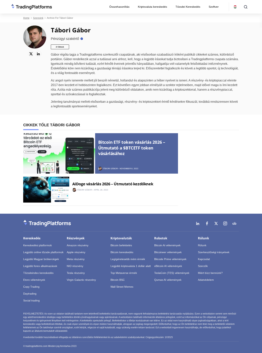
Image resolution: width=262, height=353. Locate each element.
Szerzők (203, 266)
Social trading (31, 300)
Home (26, 18)
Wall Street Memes (121, 286)
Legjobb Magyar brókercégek (41, 259)
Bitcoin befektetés (121, 245)
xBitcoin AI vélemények (168, 266)
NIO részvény (75, 266)
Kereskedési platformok (37, 245)
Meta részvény (76, 259)
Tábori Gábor (110, 169)
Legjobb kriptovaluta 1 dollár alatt (130, 266)
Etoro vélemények (34, 279)
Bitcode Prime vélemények (170, 259)
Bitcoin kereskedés (121, 252)
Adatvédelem (206, 279)
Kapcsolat (204, 259)
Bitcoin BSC (117, 279)
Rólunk (203, 238)
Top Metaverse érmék (123, 272)
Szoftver (214, 6)
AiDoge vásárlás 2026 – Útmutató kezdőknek (112, 183)
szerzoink (38, 18)
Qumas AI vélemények (167, 279)
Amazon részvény (77, 245)
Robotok (160, 238)
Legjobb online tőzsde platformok (43, 252)
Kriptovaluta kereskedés (152, 6)
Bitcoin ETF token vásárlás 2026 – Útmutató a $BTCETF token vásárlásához (131, 147)
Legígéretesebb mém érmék (127, 259)
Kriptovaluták (121, 238)
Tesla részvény (76, 272)
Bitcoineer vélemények (168, 252)
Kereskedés (31, 238)
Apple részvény (76, 252)
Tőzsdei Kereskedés (187, 6)
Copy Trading (31, 286)
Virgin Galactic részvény (81, 279)
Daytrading (29, 293)
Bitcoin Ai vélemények (167, 245)
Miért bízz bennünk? (210, 272)
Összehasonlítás (119, 6)
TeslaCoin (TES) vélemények (171, 272)
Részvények (76, 238)
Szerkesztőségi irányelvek (213, 252)
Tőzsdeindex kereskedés (38, 272)
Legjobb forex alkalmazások (40, 266)
